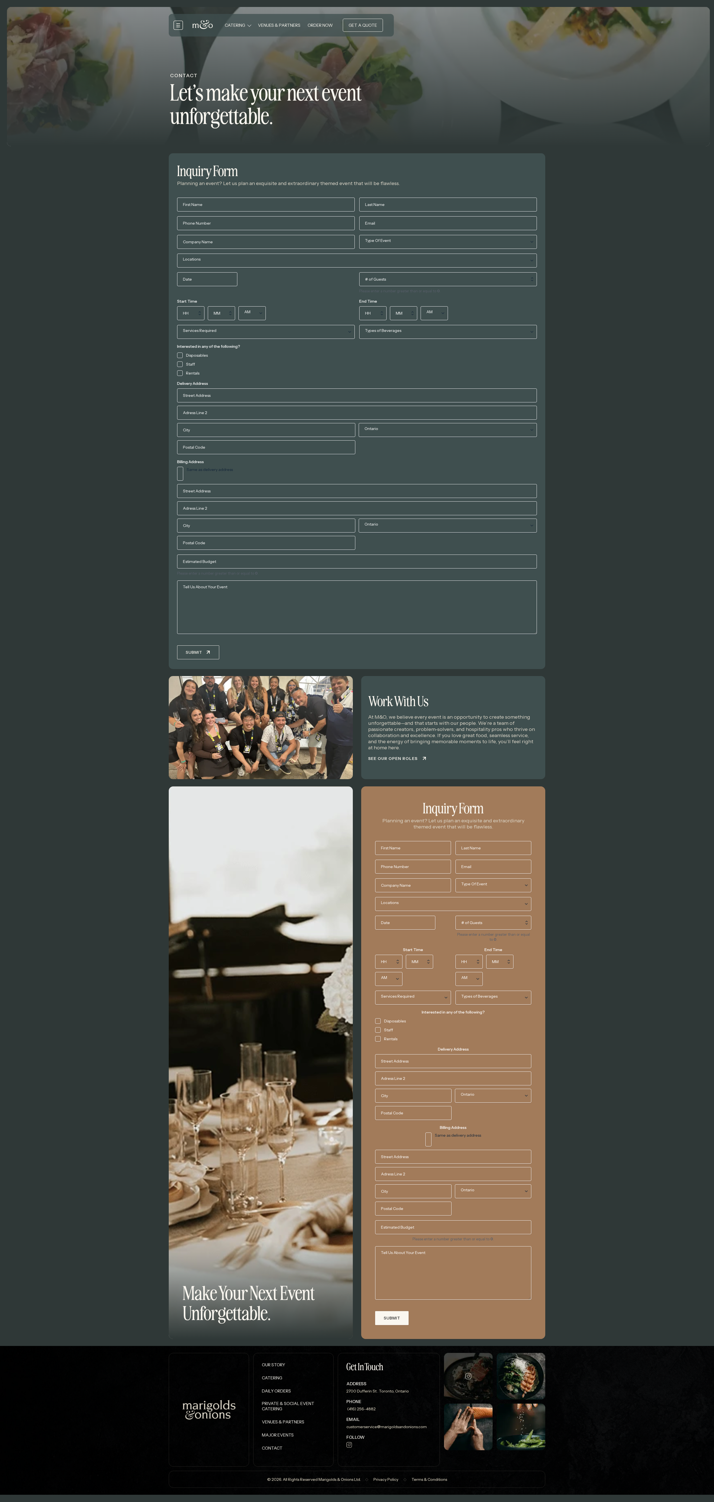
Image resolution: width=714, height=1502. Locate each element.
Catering (235, 25)
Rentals (192, 373)
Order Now (320, 25)
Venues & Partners (279, 25)
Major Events (278, 1435)
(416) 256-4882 (361, 1408)
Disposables (197, 355)
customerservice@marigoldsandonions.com (386, 1426)
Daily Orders (276, 1391)
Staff (190, 364)
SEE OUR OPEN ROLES (393, 758)
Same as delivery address (210, 469)
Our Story (273, 1364)
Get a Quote (363, 25)
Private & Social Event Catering (288, 1406)
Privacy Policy (385, 1479)
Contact (272, 1448)
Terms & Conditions (429, 1479)
